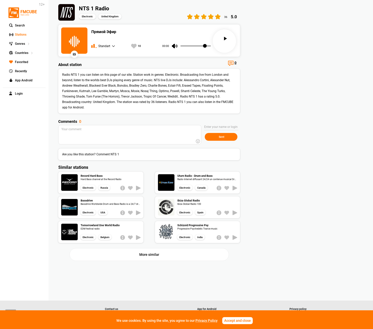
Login (19, 93)
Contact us (111, 309)
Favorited (21, 62)
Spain (200, 212)
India (200, 237)
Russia (104, 187)
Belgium (104, 237)
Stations (20, 34)
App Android (23, 80)
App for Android (206, 309)
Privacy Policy (206, 320)
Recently (21, 71)
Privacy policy (298, 309)
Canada (201, 187)
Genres (20, 44)
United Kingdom (110, 16)
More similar (149, 254)
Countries (21, 53)
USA (102, 212)
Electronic (87, 16)
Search (20, 25)
